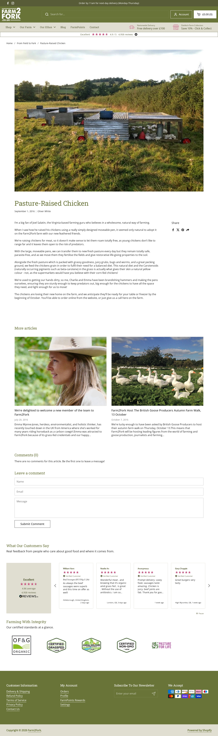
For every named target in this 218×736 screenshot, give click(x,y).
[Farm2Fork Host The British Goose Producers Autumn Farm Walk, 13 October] (157, 371)
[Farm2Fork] (11, 14)
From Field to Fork (26, 43)
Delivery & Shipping (18, 691)
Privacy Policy (14, 704)
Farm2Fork (34, 730)
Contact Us (13, 709)
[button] (205, 14)
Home (9, 43)
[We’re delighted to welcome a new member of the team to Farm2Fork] (61, 371)
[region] (132, 586)
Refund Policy (14, 696)
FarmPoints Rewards (72, 700)
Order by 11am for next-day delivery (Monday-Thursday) (109, 3)
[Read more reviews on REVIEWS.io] (28, 596)
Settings (65, 704)
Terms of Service (16, 700)
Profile (64, 696)
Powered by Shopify (200, 730)
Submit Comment (32, 524)
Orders (64, 691)
